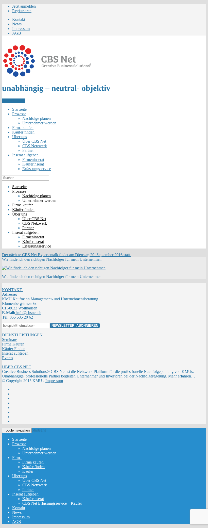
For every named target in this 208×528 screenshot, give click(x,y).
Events (7, 358)
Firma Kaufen (13, 344)
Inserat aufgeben (15, 353)
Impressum (54, 380)
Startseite (39, 430)
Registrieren (21, 11)
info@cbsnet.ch (28, 312)
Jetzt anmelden (24, 6)
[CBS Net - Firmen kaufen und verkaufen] (47, 76)
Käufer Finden (13, 348)
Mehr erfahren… (181, 376)
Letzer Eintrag (13, 100)
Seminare (9, 339)
